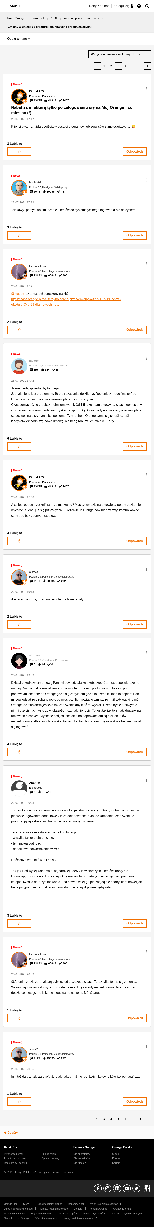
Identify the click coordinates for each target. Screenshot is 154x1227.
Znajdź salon (49, 1154)
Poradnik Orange (98, 1208)
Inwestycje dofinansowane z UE (79, 1218)
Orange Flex (10, 1204)
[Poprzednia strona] (97, 66)
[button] (146, 89)
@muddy (17, 293)
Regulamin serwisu (41, 1213)
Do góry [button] (12, 1132)
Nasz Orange (16, 18)
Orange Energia (122, 1208)
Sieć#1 (27, 1204)
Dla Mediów (79, 1163)
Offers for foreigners (46, 1218)
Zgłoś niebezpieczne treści (18, 1208)
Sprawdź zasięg (50, 1158)
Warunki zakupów (67, 1213)
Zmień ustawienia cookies (104, 1204)
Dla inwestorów (81, 1158)
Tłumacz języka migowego (53, 1208)
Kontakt (116, 1158)
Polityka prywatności (94, 1213)
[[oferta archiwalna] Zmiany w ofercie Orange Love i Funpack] (147, 54)
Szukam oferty (39, 18)
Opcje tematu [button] (17, 38)
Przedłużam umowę (15, 1158)
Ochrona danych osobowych (126, 1213)
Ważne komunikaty (14, 1213)
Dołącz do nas (99, 6)
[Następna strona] (147, 66)
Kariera (116, 1163)
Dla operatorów (81, 1154)
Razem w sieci (76, 1204)
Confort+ (78, 1208)
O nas (115, 1154)
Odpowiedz (134, 151)
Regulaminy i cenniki (15, 1163)
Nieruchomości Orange (16, 1218)
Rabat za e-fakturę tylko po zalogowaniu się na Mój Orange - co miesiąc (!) (71, 110)
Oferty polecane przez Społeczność (77, 18)
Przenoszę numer (13, 1154)
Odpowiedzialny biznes (49, 1204)
